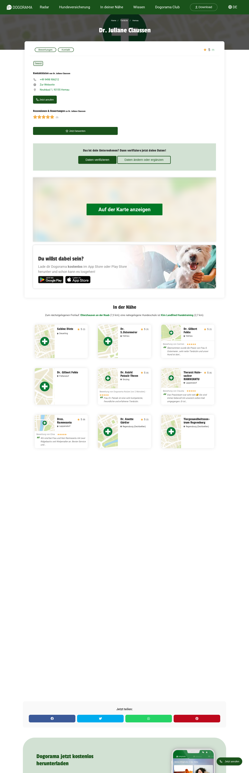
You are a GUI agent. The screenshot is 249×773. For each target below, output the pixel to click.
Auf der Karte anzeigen (124, 209)
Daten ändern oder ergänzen (143, 159)
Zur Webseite (47, 84)
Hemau (135, 20)
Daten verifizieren (97, 159)
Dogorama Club (167, 7)
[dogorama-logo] (19, 7)
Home (113, 20)
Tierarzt (38, 63)
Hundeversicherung (74, 7)
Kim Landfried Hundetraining (177, 315)
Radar (44, 7)
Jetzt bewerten (76, 130)
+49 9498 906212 (49, 79)
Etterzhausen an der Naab (94, 315)
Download (205, 7)
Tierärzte (124, 20)
